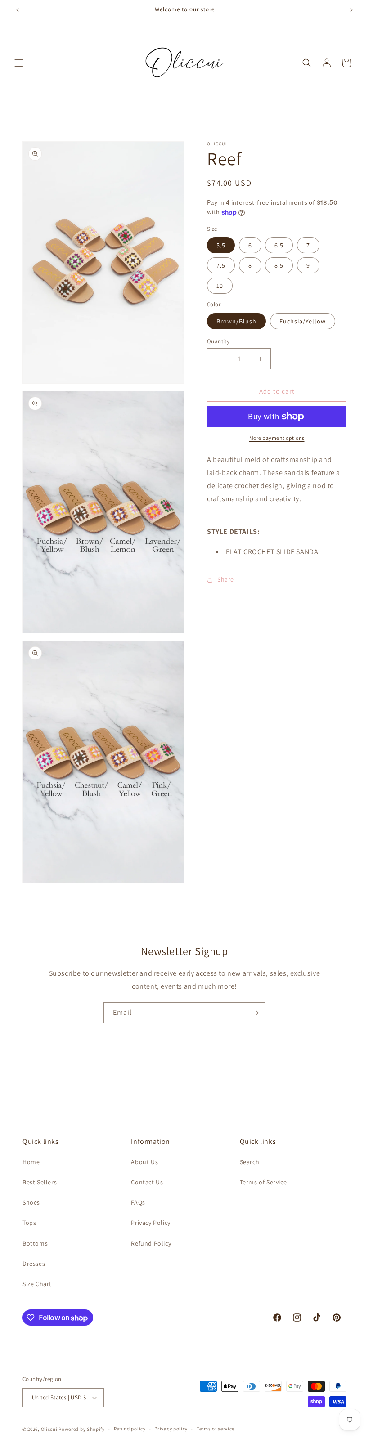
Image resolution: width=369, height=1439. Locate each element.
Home (31, 1162)
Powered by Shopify (81, 1429)
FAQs (138, 1202)
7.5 (220, 265)
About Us (144, 1162)
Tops (29, 1223)
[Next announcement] (351, 10)
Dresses (33, 1264)
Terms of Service (263, 1182)
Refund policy (130, 1429)
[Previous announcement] (17, 10)
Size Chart (37, 1284)
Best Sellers (39, 1182)
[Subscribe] (255, 1012)
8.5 (279, 265)
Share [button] (225, 579)
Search (250, 1162)
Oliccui (49, 1429)
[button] (19, 63)
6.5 (279, 245)
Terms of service (215, 1429)
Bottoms (35, 1243)
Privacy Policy (150, 1223)
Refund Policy (151, 1243)
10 (219, 286)
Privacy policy (171, 1429)
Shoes (31, 1202)
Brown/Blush (236, 321)
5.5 (220, 245)
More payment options (277, 438)
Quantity (218, 341)
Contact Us (147, 1182)
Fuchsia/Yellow (302, 321)
